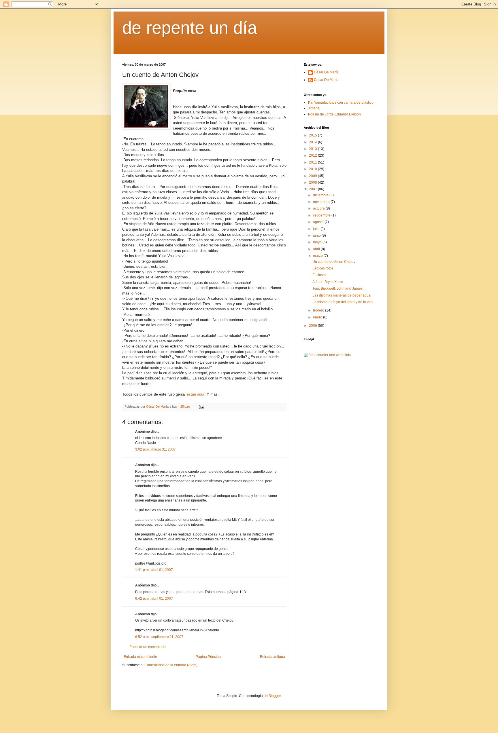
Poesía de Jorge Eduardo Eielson (334, 114)
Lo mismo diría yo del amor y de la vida (342, 302)
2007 (313, 189)
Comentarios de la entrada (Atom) (170, 665)
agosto (319, 222)
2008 (313, 183)
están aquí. (196, 394)
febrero (319, 310)
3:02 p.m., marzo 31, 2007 (155, 449)
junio (317, 235)
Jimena (314, 108)
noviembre (322, 202)
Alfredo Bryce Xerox (328, 282)
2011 (313, 162)
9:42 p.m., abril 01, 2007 (154, 599)
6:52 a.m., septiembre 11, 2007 (159, 637)
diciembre (321, 195)
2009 (313, 176)
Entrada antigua (272, 657)
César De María (326, 72)
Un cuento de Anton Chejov (333, 262)
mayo (317, 242)
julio (316, 229)
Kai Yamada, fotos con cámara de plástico (340, 102)
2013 (313, 149)
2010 (313, 169)
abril (317, 249)
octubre (319, 208)
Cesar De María (326, 80)
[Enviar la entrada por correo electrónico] (201, 406)
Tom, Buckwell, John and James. (337, 288)
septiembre (322, 215)
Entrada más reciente (140, 657)
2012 (313, 155)
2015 (313, 135)
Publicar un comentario (147, 647)
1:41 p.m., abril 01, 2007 (154, 570)
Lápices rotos (322, 268)
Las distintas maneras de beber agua (341, 295)
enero (318, 317)
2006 (313, 326)
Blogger (275, 696)
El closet (319, 275)
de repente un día (189, 27)
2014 (313, 142)
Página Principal (209, 657)
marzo (318, 256)
